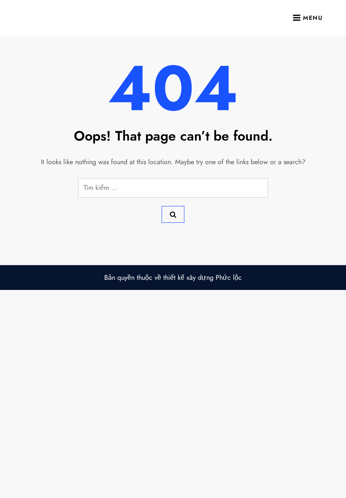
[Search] (173, 214)
